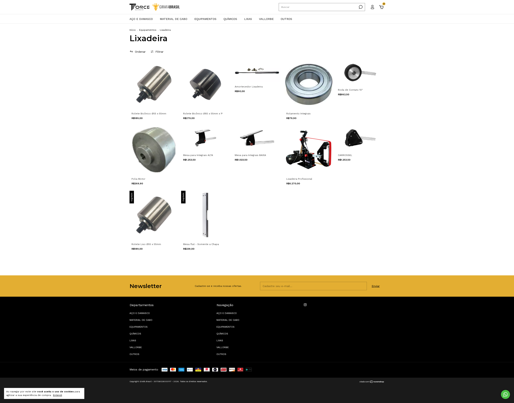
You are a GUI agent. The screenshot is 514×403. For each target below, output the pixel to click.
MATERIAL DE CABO (173, 19)
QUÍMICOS (230, 19)
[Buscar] (360, 7)
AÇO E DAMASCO (141, 19)
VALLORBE (266, 19)
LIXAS (248, 19)
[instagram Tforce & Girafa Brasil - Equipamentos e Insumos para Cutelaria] (305, 304)
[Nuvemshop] (371, 382)
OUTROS (286, 19)
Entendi (57, 395)
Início (133, 30)
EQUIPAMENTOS (205, 19)
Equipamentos (147, 30)
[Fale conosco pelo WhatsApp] (505, 394)
